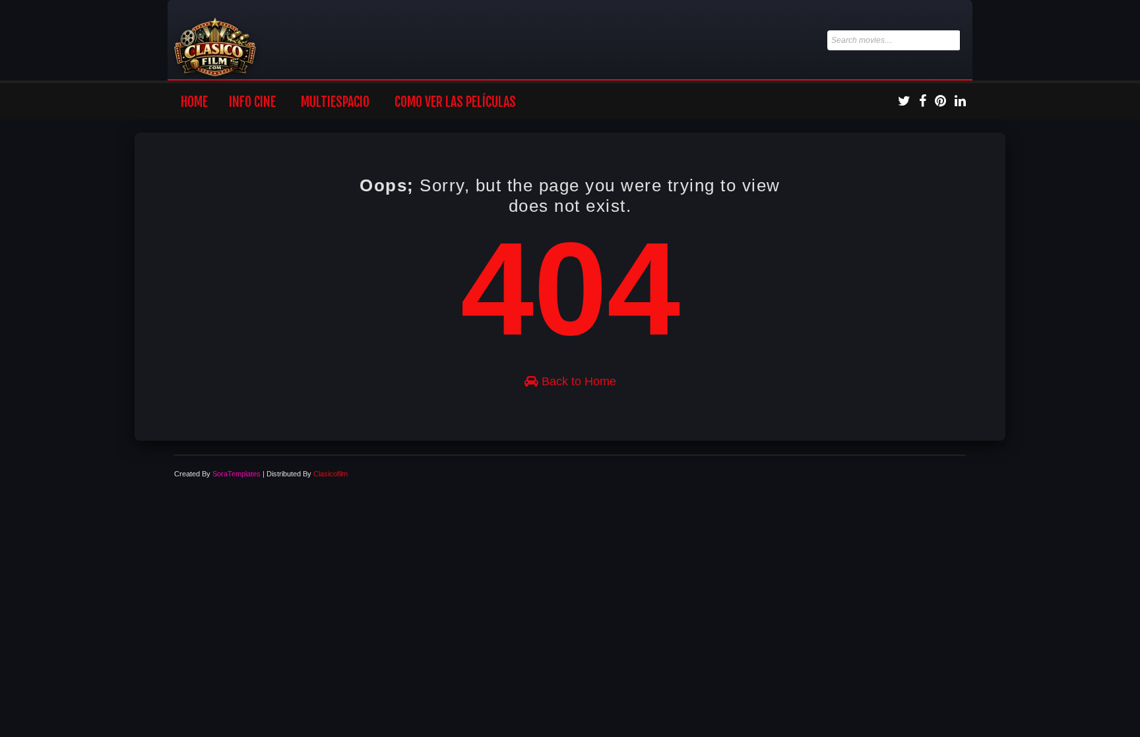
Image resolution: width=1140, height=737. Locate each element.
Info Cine (252, 102)
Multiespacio (335, 102)
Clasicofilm (330, 474)
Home (194, 102)
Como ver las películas (455, 102)
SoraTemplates (236, 474)
